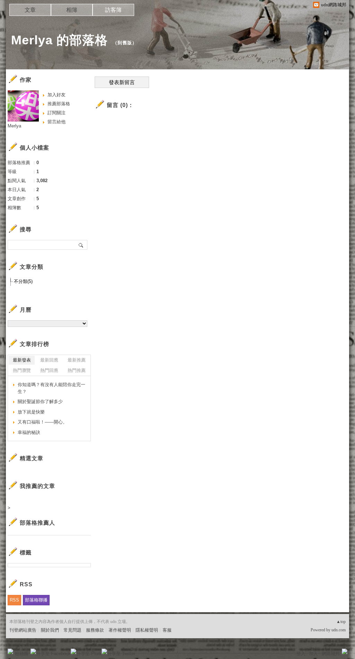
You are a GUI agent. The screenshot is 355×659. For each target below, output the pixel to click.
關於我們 (50, 630)
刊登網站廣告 (22, 630)
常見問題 (72, 630)
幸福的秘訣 (29, 432)
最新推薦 (77, 360)
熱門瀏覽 (22, 370)
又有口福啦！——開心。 (42, 422)
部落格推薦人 (37, 523)
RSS (14, 600)
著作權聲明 (120, 630)
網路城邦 (331, 653)
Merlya (14, 125)
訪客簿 (113, 10)
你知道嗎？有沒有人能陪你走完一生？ (51, 388)
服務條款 (95, 630)
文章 (30, 10)
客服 (167, 630)
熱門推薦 (77, 370)
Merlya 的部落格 (59, 40)
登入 (300, 653)
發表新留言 (122, 82)
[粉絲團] (10, 651)
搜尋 (81, 245)
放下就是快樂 (31, 412)
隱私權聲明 (147, 630)
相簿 (71, 10)
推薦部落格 (58, 103)
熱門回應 (49, 370)
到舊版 (125, 42)
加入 (313, 653)
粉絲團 (21, 653)
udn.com (338, 629)
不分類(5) (23, 281)
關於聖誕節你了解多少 (40, 401)
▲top (341, 621)
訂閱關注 (56, 112)
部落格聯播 (36, 600)
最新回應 (49, 360)
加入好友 (56, 94)
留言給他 (56, 121)
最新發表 (22, 360)
